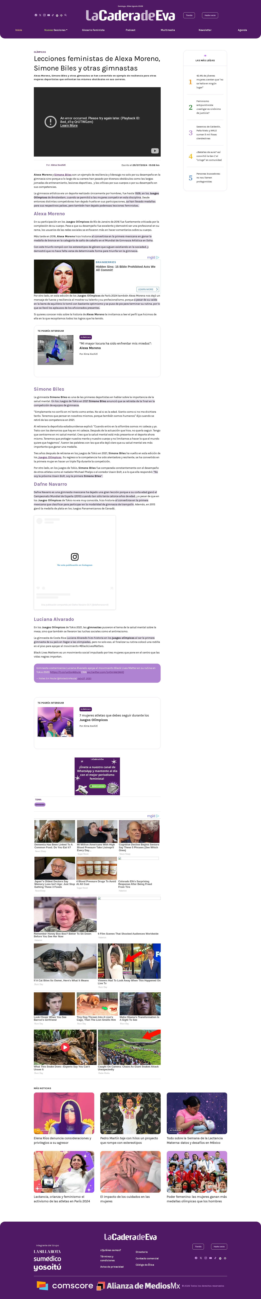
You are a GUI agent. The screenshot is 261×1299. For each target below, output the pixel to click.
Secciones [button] (54, 30)
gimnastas (40, 805)
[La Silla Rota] (47, 1251)
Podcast (130, 30)
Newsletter (205, 30)
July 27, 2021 (84, 678)
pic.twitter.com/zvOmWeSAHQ (105, 672)
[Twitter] (40, 15)
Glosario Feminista (93, 30)
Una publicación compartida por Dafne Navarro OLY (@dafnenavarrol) (74, 604)
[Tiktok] (53, 15)
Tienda (189, 15)
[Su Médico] (47, 1258)
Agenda (242, 30)
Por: (56, 165)
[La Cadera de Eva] (44, 15)
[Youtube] (48, 15)
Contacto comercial (147, 1258)
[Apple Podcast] (61, 15)
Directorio (142, 1251)
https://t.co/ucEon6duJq (65, 672)
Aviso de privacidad (112, 1266)
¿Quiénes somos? (110, 1250)
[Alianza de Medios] (138, 1285)
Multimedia (168, 30)
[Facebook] (36, 15)
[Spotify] (57, 15)
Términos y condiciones (107, 1258)
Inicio (18, 30)
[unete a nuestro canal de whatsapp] (97, 776)
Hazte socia (210, 15)
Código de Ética (145, 1264)
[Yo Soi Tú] (47, 1267)
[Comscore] (65, 1285)
